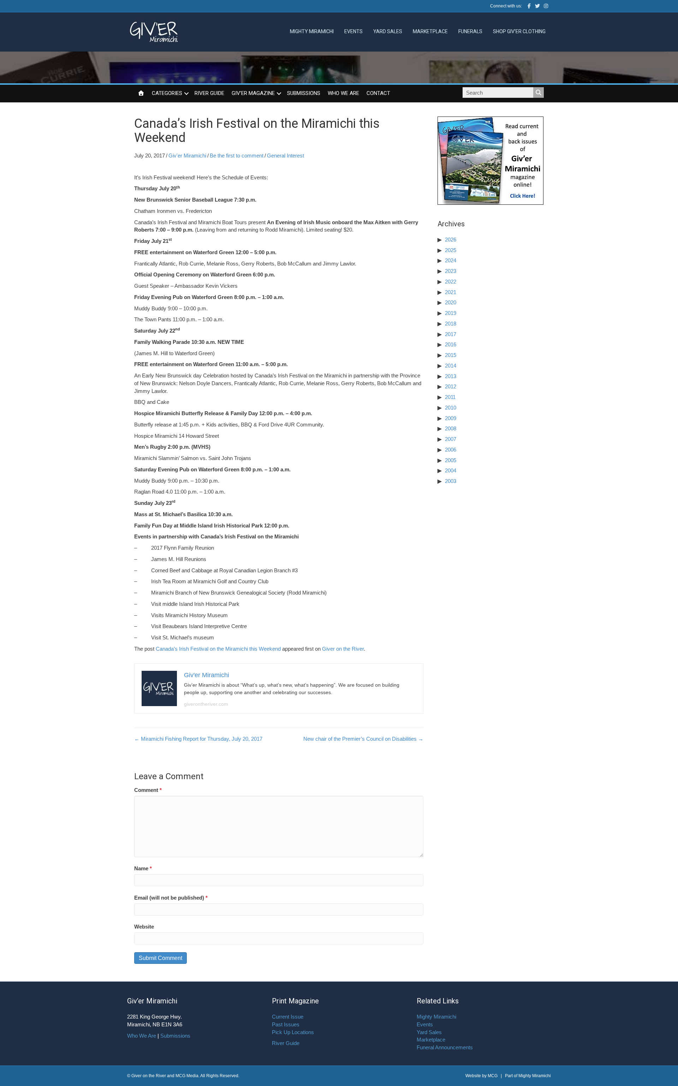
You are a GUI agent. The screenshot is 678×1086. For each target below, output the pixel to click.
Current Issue (287, 1017)
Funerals (470, 31)
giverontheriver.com (206, 704)
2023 (450, 271)
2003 (450, 481)
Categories (167, 93)
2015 (450, 355)
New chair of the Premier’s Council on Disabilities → (363, 739)
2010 (450, 408)
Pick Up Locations (293, 1032)
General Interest (285, 156)
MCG (493, 1075)
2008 (450, 428)
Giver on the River (343, 649)
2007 (450, 439)
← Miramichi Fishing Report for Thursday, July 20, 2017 (198, 739)
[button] (186, 93)
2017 (450, 334)
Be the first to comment (236, 156)
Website (144, 927)
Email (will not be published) (171, 898)
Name (143, 868)
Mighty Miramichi (312, 31)
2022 (450, 282)
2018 (450, 324)
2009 (450, 418)
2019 (450, 313)
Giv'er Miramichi (187, 156)
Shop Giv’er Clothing (519, 31)
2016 (450, 344)
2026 (450, 240)
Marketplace (430, 31)
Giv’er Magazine (253, 93)
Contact (378, 93)
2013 (450, 376)
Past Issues (285, 1024)
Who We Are (343, 93)
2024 (450, 260)
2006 (450, 450)
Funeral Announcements (445, 1047)
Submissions (303, 93)
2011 (450, 397)
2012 (450, 386)
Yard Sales (387, 31)
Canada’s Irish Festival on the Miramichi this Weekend (218, 649)
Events (353, 31)
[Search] (538, 92)
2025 (450, 250)
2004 (450, 470)
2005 (450, 460)
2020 (450, 302)
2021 (450, 292)
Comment (148, 790)
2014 (450, 366)
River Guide (209, 93)
